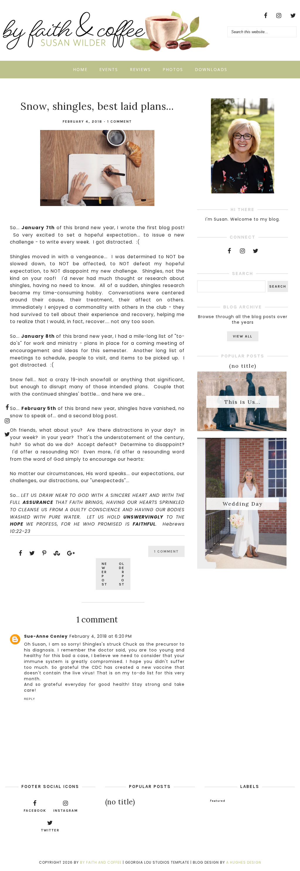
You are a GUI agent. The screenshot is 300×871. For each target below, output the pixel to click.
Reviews (140, 69)
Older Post (122, 574)
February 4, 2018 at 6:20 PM (100, 636)
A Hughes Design (243, 862)
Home (80, 69)
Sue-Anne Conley (46, 636)
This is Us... (242, 401)
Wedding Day (243, 503)
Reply (29, 698)
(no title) (242, 365)
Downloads (211, 69)
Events (108, 69)
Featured (217, 801)
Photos (173, 69)
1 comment (119, 121)
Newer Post (104, 574)
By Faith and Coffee (101, 862)
